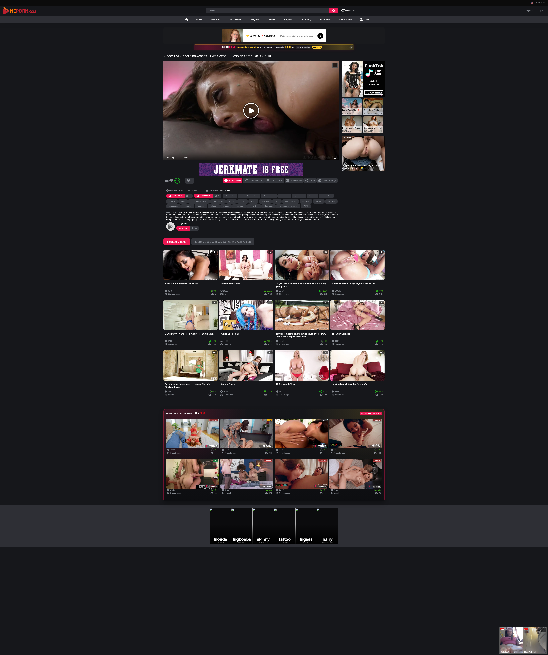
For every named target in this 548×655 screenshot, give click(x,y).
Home (186, 19)
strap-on (265, 201)
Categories (255, 19)
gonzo (242, 201)
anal (183, 201)
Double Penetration (249, 196)
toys (277, 201)
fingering (187, 206)
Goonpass (325, 19)
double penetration (199, 201)
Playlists (288, 19)
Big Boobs (230, 196)
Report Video (277, 180)
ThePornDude (345, 19)
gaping (226, 206)
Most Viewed (235, 19)
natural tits (326, 196)
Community (306, 19)
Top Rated (215, 19)
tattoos (319, 201)
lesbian (312, 196)
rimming (201, 206)
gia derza (284, 196)
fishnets (331, 201)
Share (312, 180)
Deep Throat (268, 196)
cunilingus (173, 206)
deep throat (218, 201)
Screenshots (296, 180)
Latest (199, 19)
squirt (231, 201)
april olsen (298, 196)
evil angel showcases (288, 206)
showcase (268, 206)
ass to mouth (290, 201)
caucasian (239, 206)
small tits (254, 206)
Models (271, 19)
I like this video (167, 181)
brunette (306, 201)
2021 (306, 206)
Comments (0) (329, 180)
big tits (172, 201)
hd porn (214, 206)
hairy (253, 201)
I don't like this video (171, 181)
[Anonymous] (170, 226)
